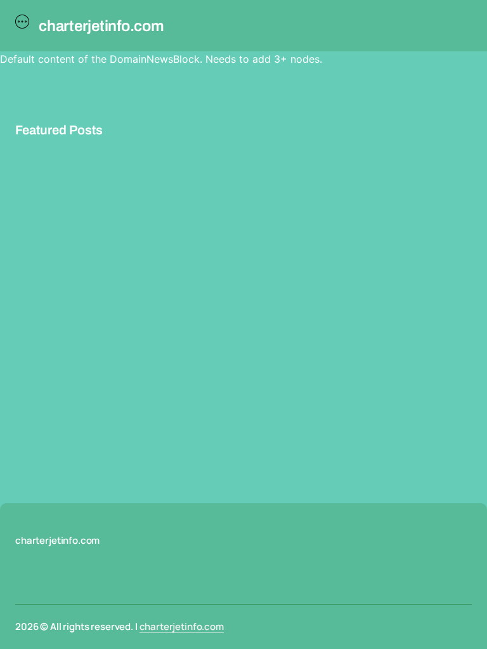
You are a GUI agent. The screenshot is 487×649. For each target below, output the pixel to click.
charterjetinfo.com (182, 626)
